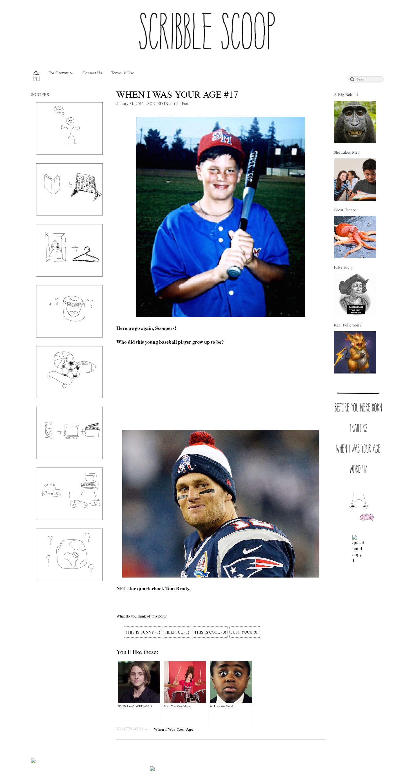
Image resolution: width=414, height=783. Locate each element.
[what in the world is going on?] (69, 555)
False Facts (343, 267)
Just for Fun (178, 103)
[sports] (69, 372)
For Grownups (61, 72)
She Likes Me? (347, 152)
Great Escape (345, 209)
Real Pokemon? (347, 325)
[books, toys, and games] (69, 189)
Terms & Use (122, 72)
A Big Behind (346, 94)
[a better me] (69, 128)
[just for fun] (69, 311)
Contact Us (92, 72)
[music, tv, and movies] (69, 433)
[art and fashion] (69, 250)
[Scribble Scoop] (207, 33)
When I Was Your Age (173, 729)
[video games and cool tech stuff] (69, 493)
